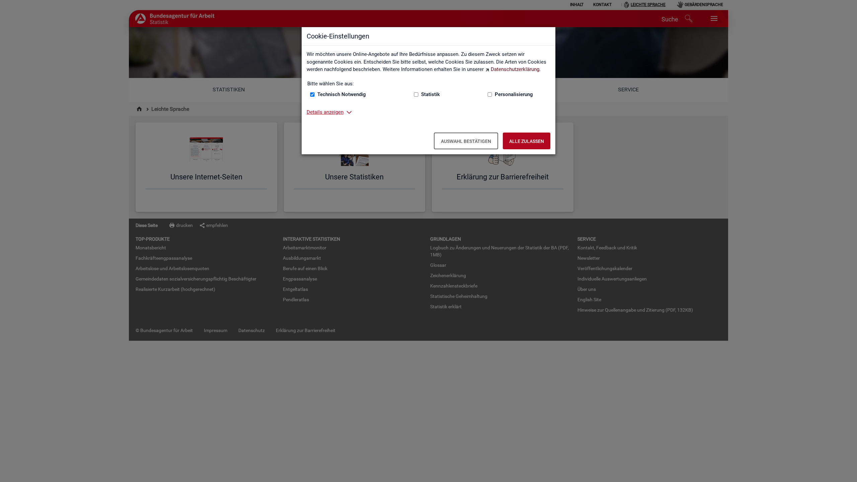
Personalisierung (514, 94)
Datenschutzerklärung (515, 69)
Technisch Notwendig (341, 94)
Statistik (430, 94)
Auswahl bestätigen (466, 141)
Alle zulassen (526, 141)
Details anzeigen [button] (325, 112)
